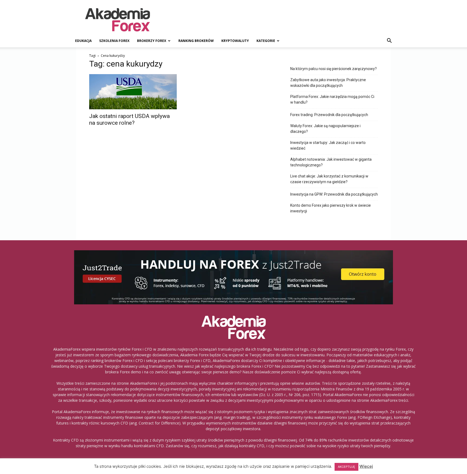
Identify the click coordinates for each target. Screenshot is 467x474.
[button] (389, 41)
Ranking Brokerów (196, 40)
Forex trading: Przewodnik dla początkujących (329, 115)
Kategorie (265, 40)
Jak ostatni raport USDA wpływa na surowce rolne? (129, 119)
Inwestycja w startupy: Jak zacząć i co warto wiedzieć (328, 145)
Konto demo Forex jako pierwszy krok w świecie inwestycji (330, 208)
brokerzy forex (151, 40)
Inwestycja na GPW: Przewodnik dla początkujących (334, 194)
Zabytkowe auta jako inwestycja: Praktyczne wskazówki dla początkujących (328, 83)
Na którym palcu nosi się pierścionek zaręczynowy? (333, 69)
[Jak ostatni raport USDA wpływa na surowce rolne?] (133, 91)
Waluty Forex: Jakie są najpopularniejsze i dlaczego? (325, 129)
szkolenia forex (114, 40)
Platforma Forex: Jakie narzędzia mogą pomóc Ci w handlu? (332, 99)
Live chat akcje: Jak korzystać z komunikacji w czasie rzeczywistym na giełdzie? (329, 179)
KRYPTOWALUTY (235, 40)
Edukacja (83, 40)
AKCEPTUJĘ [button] (346, 467)
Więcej (366, 466)
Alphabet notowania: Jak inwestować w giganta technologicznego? (331, 162)
